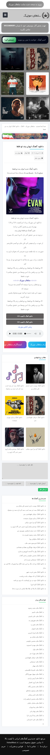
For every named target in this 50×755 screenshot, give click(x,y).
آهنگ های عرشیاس (36, 662)
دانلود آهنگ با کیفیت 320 (25, 322)
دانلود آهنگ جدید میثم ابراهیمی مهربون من (30, 531)
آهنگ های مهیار (37, 666)
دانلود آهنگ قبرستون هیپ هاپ (34, 543)
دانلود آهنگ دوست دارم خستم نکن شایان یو (30, 506)
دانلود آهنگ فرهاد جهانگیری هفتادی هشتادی (30, 547)
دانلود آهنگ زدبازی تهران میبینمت (33, 518)
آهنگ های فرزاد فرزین (35, 633)
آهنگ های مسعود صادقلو (34, 690)
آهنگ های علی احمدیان (35, 719)
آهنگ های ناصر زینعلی (35, 695)
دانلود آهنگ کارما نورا (37, 584)
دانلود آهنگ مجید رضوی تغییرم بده (33, 535)
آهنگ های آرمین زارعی (35, 678)
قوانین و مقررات (16, 746)
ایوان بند (17, 153)
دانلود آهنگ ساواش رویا (36, 539)
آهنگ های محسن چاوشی (34, 641)
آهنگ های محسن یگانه (35, 686)
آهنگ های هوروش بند (35, 620)
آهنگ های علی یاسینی (35, 616)
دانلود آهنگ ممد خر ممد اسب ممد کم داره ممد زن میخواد (26, 510)
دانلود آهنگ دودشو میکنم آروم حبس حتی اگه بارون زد (27, 526)
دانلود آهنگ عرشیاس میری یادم (34, 559)
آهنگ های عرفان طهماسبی (33, 657)
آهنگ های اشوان (37, 629)
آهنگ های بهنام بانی (36, 711)
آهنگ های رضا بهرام (35, 707)
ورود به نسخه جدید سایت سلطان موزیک (25, 4)
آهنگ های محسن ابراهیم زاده (32, 699)
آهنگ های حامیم (37, 612)
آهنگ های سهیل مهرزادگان (33, 674)
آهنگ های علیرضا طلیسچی (33, 670)
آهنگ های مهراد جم (36, 653)
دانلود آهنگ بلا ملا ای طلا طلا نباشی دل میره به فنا (28, 588)
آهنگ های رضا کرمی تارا (34, 715)
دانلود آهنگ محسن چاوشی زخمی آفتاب (31, 555)
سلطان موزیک (30, 126)
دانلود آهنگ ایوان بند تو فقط (30, 146)
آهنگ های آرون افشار (35, 682)
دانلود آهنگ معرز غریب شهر (35, 572)
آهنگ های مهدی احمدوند (34, 645)
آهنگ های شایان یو (36, 637)
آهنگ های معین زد (36, 624)
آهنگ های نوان (37, 649)
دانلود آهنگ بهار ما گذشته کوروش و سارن (31, 551)
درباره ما (43, 746)
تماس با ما (31, 746)
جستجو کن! (9, 40)
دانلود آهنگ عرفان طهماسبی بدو (34, 514)
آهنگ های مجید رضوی (35, 608)
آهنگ (22, 126)
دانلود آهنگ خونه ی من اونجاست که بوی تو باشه (28, 580)
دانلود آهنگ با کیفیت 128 (25, 316)
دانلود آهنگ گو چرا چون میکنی (34, 522)
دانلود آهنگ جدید (31, 169)
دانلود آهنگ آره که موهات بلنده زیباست (31, 576)
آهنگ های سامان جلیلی (34, 703)
